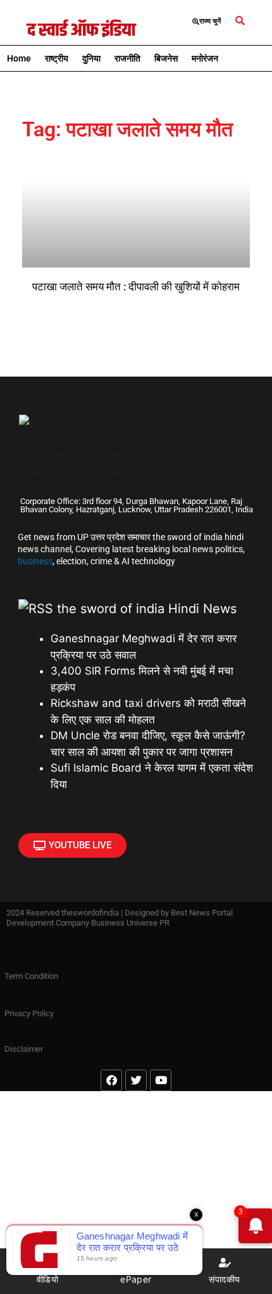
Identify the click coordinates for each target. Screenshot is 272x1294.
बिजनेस (166, 58)
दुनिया (91, 58)
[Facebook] (111, 1080)
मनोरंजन (205, 58)
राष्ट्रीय (56, 58)
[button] (240, 21)
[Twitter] (136, 1080)
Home (19, 58)
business (35, 561)
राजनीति (127, 58)
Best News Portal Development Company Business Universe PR (119, 918)
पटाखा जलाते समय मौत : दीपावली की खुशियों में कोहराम (136, 286)
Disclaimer (23, 1049)
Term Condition (31, 976)
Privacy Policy (29, 1013)
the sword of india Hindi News (147, 608)
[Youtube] (160, 1080)
